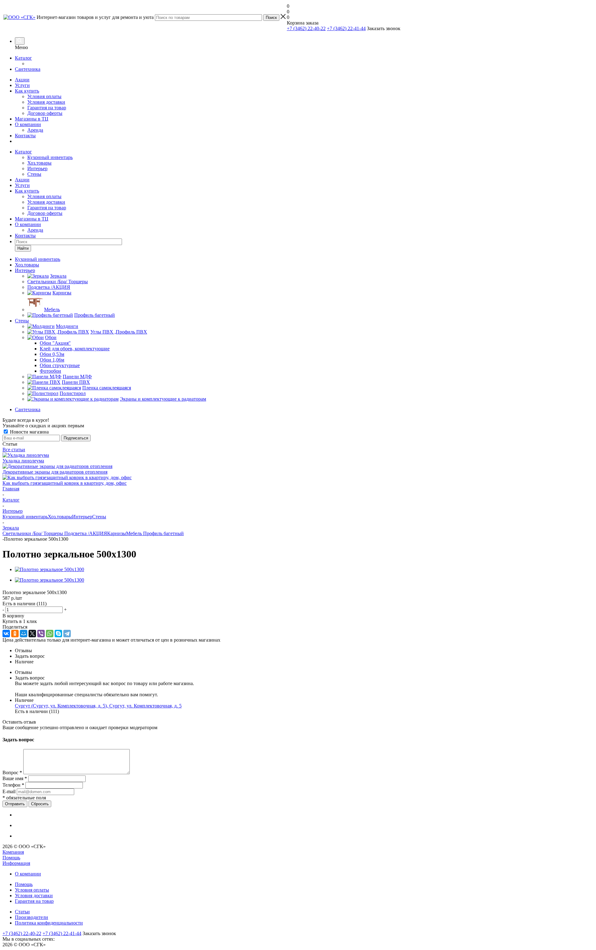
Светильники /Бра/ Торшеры (33, 533)
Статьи (22, 911)
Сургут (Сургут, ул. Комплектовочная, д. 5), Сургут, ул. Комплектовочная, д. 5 (98, 705)
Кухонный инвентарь (50, 157)
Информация (16, 863)
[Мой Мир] (23, 633)
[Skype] (58, 633)
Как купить (27, 90)
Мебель (134, 533)
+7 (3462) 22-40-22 (306, 28)
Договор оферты (44, 113)
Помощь (11, 857)
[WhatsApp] (49, 633)
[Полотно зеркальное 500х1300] (49, 569)
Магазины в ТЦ (31, 118)
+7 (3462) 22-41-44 (346, 28)
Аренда (35, 130)
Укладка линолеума (23, 460)
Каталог (23, 58)
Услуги (22, 85)
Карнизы (116, 533)
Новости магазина (29, 431)
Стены (34, 174)
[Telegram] (67, 633)
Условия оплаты (44, 96)
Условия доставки (46, 102)
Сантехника (27, 69)
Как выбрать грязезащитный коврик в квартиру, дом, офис (64, 483)
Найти (23, 248)
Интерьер (37, 168)
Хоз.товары (39, 163)
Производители (31, 917)
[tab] (304, 650)
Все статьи (13, 449)
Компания (13, 852)
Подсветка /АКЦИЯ (85, 533)
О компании (28, 124)
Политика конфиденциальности (49, 922)
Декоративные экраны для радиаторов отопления (54, 472)
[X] (32, 633)
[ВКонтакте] (6, 633)
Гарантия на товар (46, 107)
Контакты (25, 135)
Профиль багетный (163, 533)
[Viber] (41, 633)
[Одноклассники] (15, 633)
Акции (22, 79)
